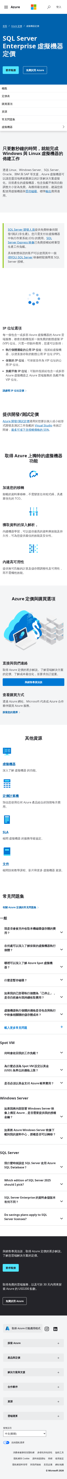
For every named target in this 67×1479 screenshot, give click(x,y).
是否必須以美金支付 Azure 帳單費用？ (29, 1083)
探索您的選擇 (10, 712)
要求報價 (11, 70)
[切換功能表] (6, 7)
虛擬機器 (7, 127)
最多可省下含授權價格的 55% (30, 430)
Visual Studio (43, 425)
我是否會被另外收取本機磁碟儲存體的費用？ (30, 931)
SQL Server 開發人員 (21, 230)
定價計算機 (11, 796)
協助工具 (59, 1452)
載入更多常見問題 (15, 1028)
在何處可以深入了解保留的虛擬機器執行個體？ (30, 948)
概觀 (4, 88)
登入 (58, 7)
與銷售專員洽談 (33, 682)
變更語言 (7, 1427)
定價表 (6, 96)
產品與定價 (14, 1357)
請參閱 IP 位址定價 (13, 390)
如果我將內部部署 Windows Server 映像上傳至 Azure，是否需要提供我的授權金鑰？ (30, 1113)
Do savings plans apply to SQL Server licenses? (25, 1217)
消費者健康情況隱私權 (23, 1452)
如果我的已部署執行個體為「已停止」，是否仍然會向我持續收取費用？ (30, 995)
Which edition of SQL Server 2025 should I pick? (27, 1182)
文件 (6, 864)
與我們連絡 (35, 1464)
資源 (4, 111)
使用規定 (59, 1458)
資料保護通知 (38, 1458)
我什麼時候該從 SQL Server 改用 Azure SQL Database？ (30, 1165)
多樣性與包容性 (44, 1452)
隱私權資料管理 (19, 1464)
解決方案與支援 (16, 1372)
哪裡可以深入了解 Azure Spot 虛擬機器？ (28, 965)
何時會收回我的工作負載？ (21, 1053)
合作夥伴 (13, 1386)
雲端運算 (13, 1416)
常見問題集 (8, 119)
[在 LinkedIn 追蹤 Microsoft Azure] (55, 1329)
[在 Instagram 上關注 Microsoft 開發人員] (47, 1329)
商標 (50, 1458)
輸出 (48, 191)
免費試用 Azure (35, 70)
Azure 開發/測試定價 (16, 421)
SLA (5, 832)
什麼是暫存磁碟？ (15, 980)
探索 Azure (14, 1343)
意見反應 (48, 1464)
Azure (15, 7)
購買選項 (7, 104)
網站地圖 (59, 1464)
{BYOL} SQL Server (20, 257)
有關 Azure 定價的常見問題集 (19, 907)
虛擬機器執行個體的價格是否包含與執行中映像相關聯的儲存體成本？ (30, 1012)
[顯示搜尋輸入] (49, 7)
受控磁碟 (31, 191)
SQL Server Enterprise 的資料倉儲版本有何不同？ (30, 1200)
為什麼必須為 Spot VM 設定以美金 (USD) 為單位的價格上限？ (26, 1068)
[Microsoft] (33, 7)
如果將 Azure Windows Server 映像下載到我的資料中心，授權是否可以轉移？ (30, 1132)
